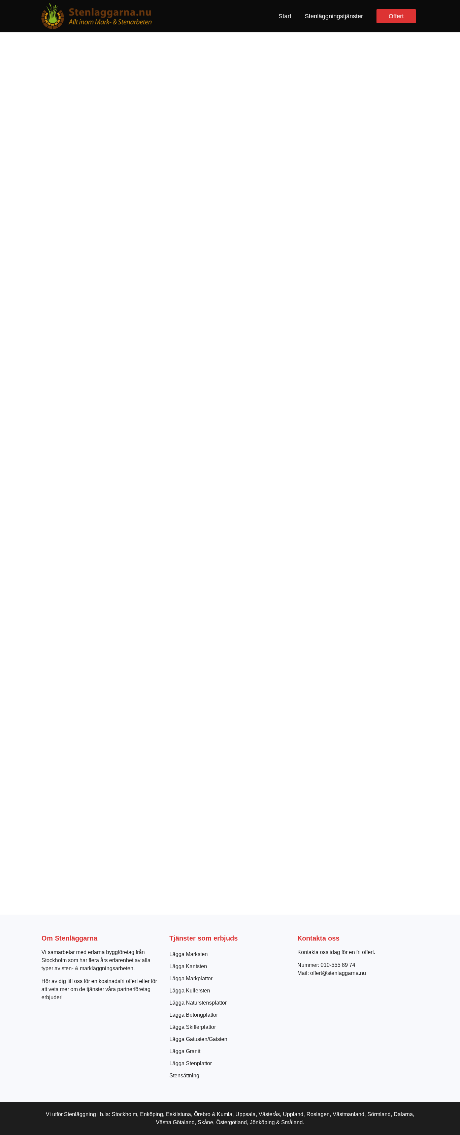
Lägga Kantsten (188, 966)
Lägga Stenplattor (190, 1063)
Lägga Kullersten (189, 990)
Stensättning (184, 1075)
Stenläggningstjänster (334, 16)
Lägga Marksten (188, 954)
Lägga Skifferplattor (192, 1027)
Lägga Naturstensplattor (198, 1003)
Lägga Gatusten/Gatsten (198, 1039)
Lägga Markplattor (190, 978)
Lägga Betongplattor (193, 1015)
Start (284, 16)
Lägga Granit (184, 1051)
